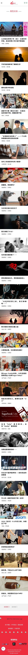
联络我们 (10, 628)
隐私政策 (20, 625)
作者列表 (17, 628)
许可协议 (14, 625)
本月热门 (14, 607)
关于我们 (7, 625)
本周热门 (6, 607)
